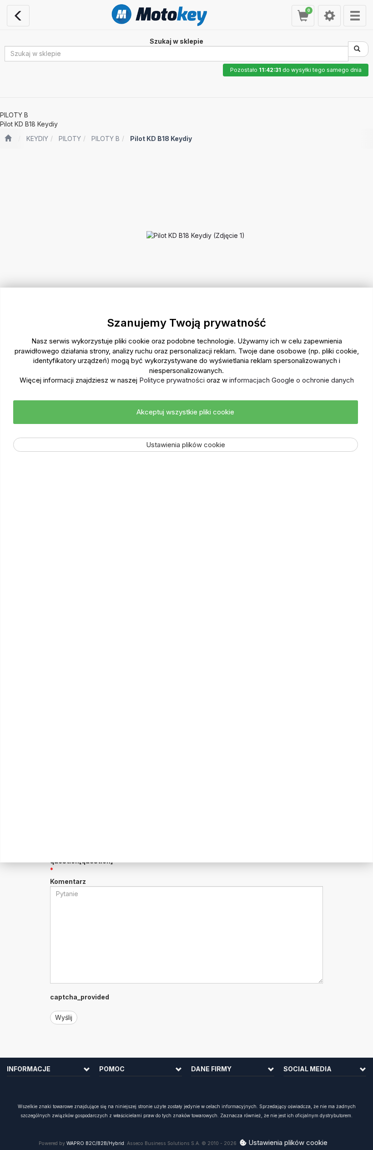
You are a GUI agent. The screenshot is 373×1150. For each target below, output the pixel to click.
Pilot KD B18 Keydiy (161, 138)
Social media (307, 1069)
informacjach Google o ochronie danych (291, 380)
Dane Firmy (211, 1069)
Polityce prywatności (172, 380)
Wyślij (63, 1017)
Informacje (28, 1069)
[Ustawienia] (329, 15)
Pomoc (112, 1069)
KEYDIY (37, 138)
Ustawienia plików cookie (185, 444)
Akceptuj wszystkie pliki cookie (185, 412)
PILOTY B (105, 138)
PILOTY (70, 138)
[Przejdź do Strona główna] (8, 139)
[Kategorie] (354, 15)
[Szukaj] (358, 49)
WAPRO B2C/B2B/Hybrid (95, 1143)
